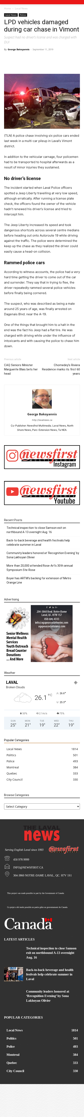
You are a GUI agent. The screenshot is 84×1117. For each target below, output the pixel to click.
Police (23, 14)
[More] (74, 64)
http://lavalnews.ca (42, 420)
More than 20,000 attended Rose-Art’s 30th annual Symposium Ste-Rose (40, 568)
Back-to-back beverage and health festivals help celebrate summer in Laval (38, 542)
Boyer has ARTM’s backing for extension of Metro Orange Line (39, 580)
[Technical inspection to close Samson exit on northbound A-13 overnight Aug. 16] (13, 953)
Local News (21, 8)
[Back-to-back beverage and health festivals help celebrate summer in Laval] (13, 974)
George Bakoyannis (18, 49)
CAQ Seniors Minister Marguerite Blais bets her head (21, 369)
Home (7, 8)
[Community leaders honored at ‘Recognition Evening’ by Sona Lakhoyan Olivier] (13, 996)
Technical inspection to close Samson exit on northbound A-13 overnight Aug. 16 (36, 530)
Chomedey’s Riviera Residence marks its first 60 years (61, 369)
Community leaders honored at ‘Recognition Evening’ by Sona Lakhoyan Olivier (43, 555)
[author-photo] (42, 408)
